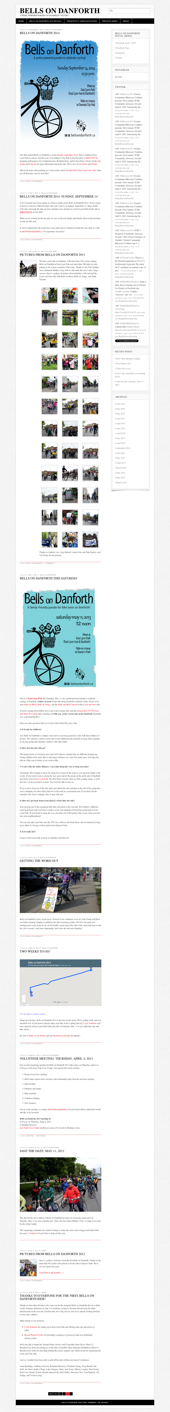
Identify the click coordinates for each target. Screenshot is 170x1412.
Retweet (123, 116)
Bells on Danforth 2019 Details (45, 21)
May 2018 (120, 413)
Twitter (94, 164)
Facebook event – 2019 (126, 42)
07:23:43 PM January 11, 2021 (131, 271)
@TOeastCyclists (127, 257)
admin (43, 1251)
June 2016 (120, 428)
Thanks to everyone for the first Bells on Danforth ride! (57, 1297)
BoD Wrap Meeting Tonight (128, 358)
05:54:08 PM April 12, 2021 (124, 247)
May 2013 (120, 457)
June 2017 (120, 418)
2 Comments (49, 563)
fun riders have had (73, 170)
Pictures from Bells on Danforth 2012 (52, 1254)
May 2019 (120, 408)
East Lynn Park (41, 778)
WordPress (92, 1402)
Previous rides (110, 21)
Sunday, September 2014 (67, 154)
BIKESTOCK (92, 157)
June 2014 (120, 453)
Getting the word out (39, 861)
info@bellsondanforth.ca (32, 231)
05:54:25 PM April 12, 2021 (124, 138)
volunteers (41, 1136)
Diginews (104, 1402)
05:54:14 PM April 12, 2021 (124, 219)
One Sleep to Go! (123, 363)
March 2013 (121, 467)
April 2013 (121, 462)
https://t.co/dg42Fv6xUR (125, 312)
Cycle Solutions (90, 1023)
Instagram (120, 52)
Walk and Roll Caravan (68, 704)
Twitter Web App (122, 114)
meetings (30, 1136)
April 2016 (121, 433)
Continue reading (51, 1272)
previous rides (90, 170)
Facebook (83, 164)
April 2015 (121, 443)
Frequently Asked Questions (82, 21)
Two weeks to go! (35, 951)
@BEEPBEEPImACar (129, 281)
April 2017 (121, 423)
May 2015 (120, 438)
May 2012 (120, 477)
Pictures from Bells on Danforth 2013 (52, 254)
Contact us (33, 1233)
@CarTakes (120, 309)
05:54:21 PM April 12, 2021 (124, 165)
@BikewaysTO (126, 94)
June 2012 (120, 472)
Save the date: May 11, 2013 (42, 1151)
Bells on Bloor (30, 704)
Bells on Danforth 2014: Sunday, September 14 (59, 196)
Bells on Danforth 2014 (40, 33)
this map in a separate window (34, 1014)
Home (21, 21)
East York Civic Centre (29, 1127)
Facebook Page (122, 47)
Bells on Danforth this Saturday (48, 578)
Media (126, 21)
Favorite (130, 116)
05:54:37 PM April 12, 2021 (124, 110)
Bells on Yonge (43, 704)
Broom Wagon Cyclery (34, 1334)
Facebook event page (61, 1035)
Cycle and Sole (89, 704)
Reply (117, 116)
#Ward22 (141, 260)
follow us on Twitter (37, 1035)
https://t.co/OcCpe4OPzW (126, 329)
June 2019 (120, 403)
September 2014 (123, 448)
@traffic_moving (122, 291)
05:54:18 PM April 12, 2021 (124, 192)
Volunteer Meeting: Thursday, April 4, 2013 (56, 1058)
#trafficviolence (133, 326)
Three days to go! (123, 368)
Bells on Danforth (60, 10)
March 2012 (121, 482)
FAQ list (32, 164)
